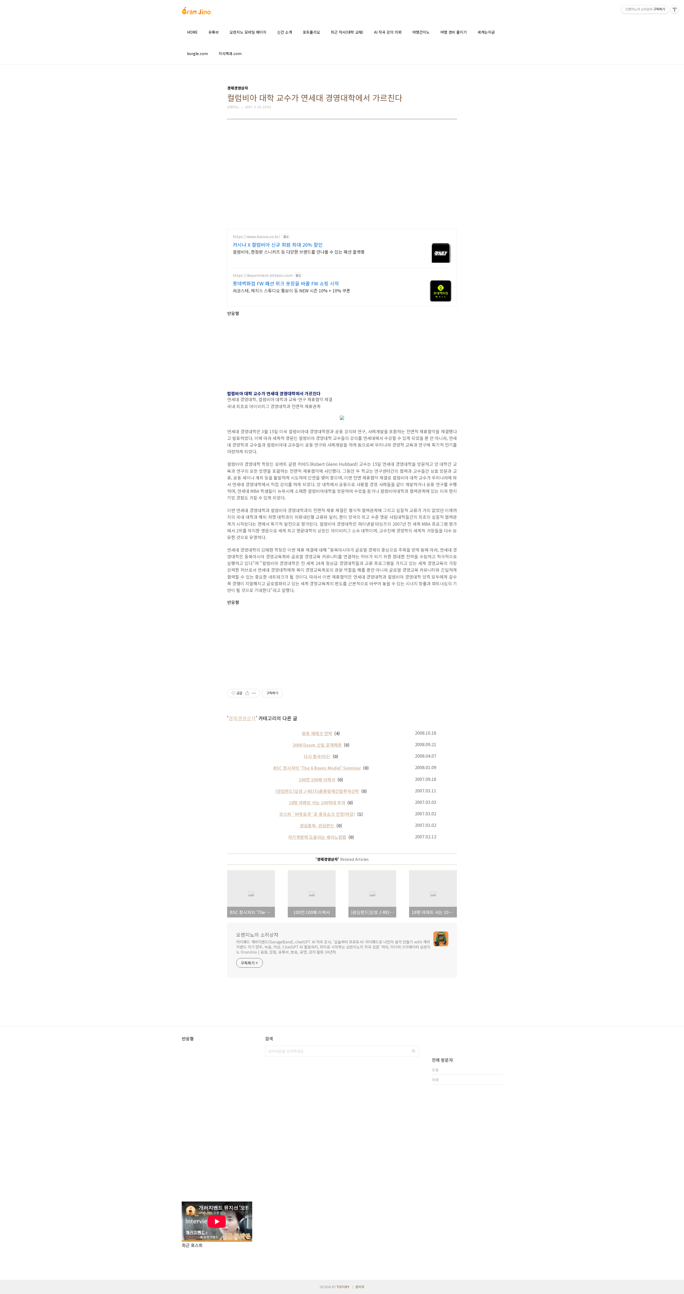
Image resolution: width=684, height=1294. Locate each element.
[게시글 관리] (254, 693)
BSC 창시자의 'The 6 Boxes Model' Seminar (317, 768)
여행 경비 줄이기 (453, 32)
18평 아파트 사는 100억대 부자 (317, 802)
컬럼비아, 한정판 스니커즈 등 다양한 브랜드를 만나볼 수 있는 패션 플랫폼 (299, 252)
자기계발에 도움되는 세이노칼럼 (317, 837)
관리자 (359, 1286)
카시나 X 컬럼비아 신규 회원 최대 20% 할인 (278, 244)
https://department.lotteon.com (263, 275)
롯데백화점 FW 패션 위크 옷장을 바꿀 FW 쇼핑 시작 (286, 283)
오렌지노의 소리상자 (257, 934)
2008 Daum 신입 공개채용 (317, 745)
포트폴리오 (311, 32)
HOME (192, 32)
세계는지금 (486, 32)
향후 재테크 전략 (317, 733)
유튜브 (213, 32)
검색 (414, 1051)
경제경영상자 (242, 718)
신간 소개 (284, 32)
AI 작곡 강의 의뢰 (388, 32)
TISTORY (343, 1286)
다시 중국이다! (317, 756)
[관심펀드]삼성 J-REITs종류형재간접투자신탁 (317, 791)
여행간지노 (421, 32)
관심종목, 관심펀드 (317, 825)
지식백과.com (230, 53)
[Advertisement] (342, 178)
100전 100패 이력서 (317, 779)
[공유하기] (247, 693)
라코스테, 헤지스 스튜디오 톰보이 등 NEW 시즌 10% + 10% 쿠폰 (291, 290)
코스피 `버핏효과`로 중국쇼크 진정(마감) (317, 814)
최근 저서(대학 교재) (347, 32)
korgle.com (197, 53)
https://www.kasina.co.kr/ (256, 236)
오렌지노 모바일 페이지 (248, 32)
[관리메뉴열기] (675, 9)
